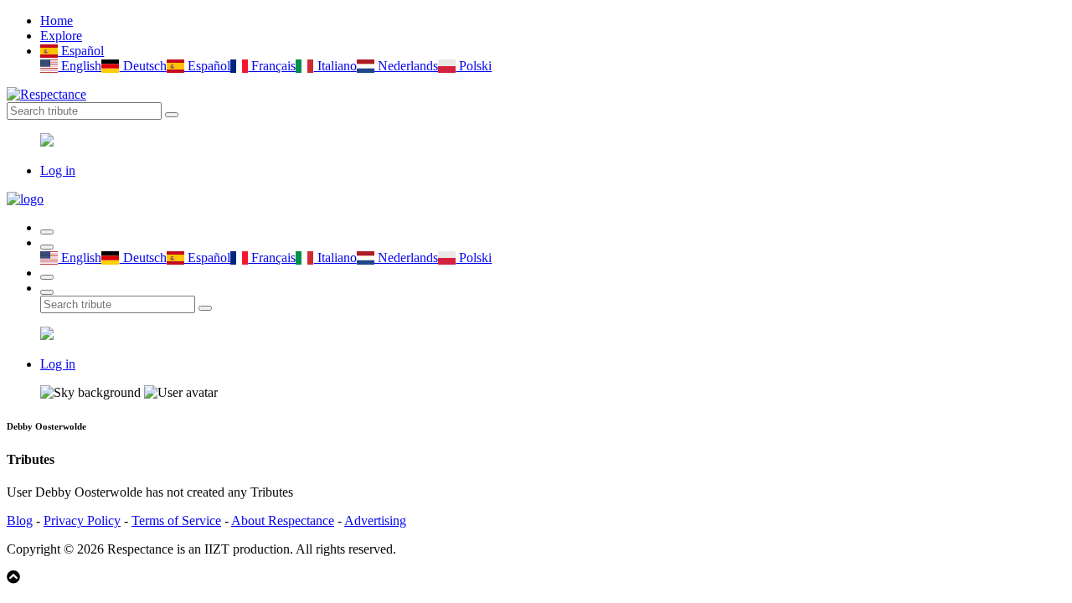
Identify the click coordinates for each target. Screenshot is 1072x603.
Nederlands (406, 66)
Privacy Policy (82, 520)
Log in (57, 170)
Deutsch (143, 66)
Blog (20, 520)
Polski (474, 66)
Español (81, 51)
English (79, 66)
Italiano (335, 66)
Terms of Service (176, 520)
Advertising (375, 520)
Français (272, 66)
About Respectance (282, 520)
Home (56, 20)
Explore (61, 35)
